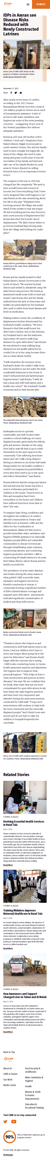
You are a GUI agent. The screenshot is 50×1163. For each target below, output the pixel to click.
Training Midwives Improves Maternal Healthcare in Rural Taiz (23, 912)
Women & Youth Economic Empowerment (33, 1095)
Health (28, 1086)
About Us (7, 1068)
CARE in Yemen (10, 1073)
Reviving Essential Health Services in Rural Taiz (23, 823)
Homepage (8, 1155)
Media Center (9, 1085)
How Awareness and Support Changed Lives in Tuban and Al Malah (25, 995)
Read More (8, 865)
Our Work (7, 1079)
